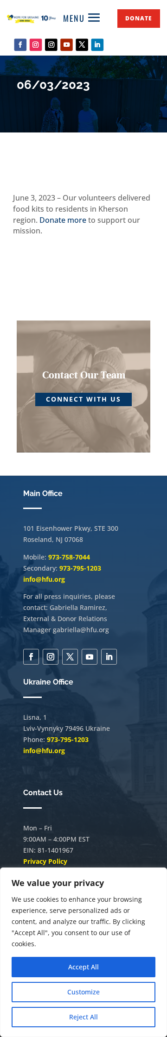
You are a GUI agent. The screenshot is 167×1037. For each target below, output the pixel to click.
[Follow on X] (82, 44)
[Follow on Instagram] (36, 44)
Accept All (83, 966)
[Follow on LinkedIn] (97, 44)
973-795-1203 (80, 568)
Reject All (83, 1016)
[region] (83, 952)
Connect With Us (83, 399)
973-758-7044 (69, 557)
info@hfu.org (44, 579)
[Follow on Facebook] (20, 44)
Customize (83, 991)
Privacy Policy (45, 861)
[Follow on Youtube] (66, 44)
